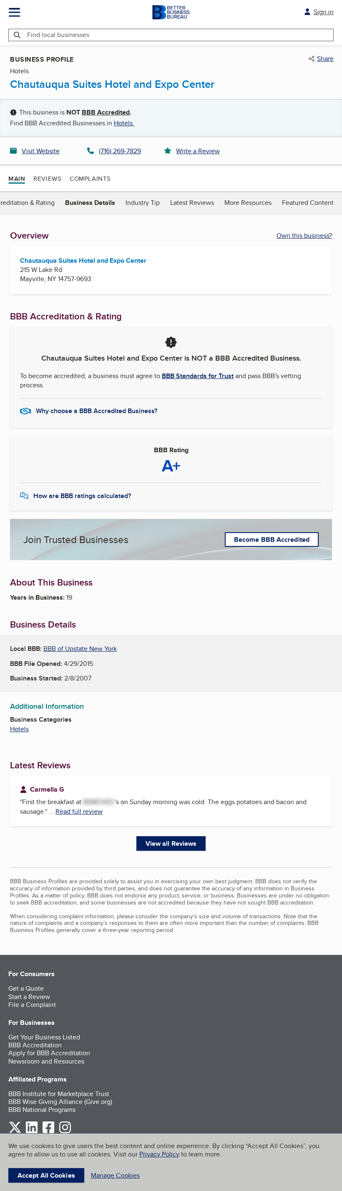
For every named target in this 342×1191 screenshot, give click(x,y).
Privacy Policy (159, 1154)
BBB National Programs (41, 1109)
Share (325, 58)
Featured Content (308, 202)
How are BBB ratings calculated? (82, 496)
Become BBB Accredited (271, 539)
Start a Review (29, 997)
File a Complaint (32, 1004)
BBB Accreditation (35, 1045)
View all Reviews (171, 843)
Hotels (19, 729)
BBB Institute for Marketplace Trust (58, 1094)
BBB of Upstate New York (80, 648)
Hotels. (124, 123)
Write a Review (198, 151)
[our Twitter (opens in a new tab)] (15, 1131)
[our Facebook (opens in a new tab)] (48, 1131)
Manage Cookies (115, 1175)
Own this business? (304, 235)
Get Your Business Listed (44, 1037)
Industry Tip (143, 202)
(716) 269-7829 (120, 151)
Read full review (79, 811)
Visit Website (41, 151)
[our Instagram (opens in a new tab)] (65, 1131)
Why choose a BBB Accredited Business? (96, 411)
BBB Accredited (106, 112)
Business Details (90, 202)
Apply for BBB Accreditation (49, 1053)
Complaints (90, 178)
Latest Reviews (192, 202)
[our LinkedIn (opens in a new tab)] (31, 1131)
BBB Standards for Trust (198, 376)
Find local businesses (58, 35)
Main (16, 178)
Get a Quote (26, 988)
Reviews (47, 178)
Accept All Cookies (46, 1175)
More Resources (248, 202)
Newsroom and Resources (46, 1061)
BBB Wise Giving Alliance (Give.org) (60, 1101)
